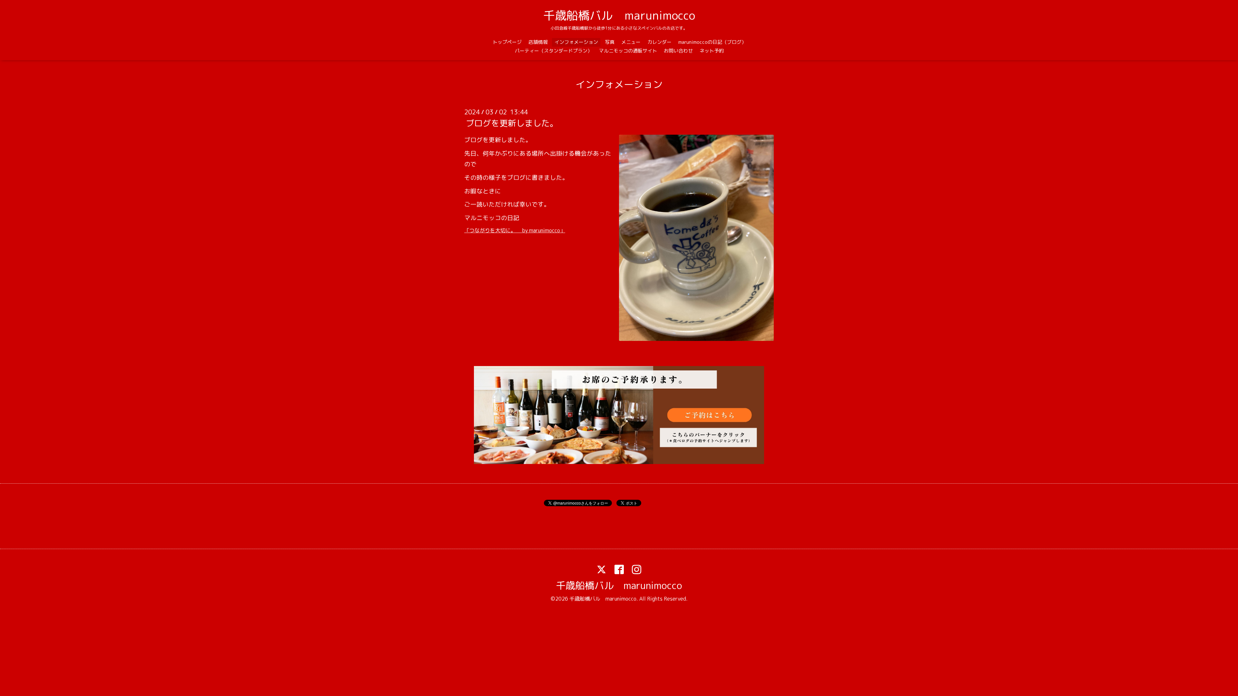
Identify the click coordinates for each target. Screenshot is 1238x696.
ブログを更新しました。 (512, 123)
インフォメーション (576, 42)
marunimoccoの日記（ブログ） (712, 42)
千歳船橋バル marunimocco (619, 15)
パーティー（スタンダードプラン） (553, 50)
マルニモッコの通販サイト (628, 50)
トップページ (507, 42)
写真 (609, 42)
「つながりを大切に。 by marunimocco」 (514, 230)
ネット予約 (712, 50)
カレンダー (659, 42)
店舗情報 (538, 42)
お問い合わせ (678, 50)
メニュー (631, 42)
